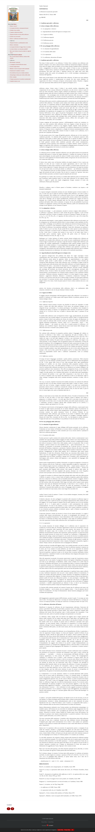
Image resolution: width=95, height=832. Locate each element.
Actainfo (51, 825)
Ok (72, 829)
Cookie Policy (51, 821)
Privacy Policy (44, 821)
